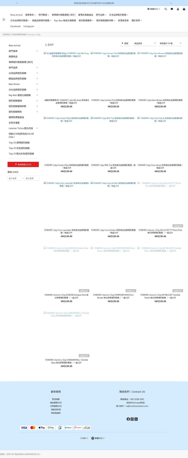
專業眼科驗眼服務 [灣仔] (64, 14)
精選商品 (13, 56)
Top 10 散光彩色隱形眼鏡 (21, 153)
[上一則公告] (17, 3)
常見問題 (56, 399)
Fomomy (30, 34)
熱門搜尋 (43, 14)
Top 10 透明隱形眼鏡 (19, 142)
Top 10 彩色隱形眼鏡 (19, 148)
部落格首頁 (123, 20)
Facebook (15, 26)
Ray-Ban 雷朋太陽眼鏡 (65, 20)
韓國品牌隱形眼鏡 (40, 20)
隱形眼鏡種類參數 (104, 20)
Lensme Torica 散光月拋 (21, 128)
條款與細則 (56, 413)
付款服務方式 (56, 406)
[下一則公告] (171, 3)
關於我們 (136, 20)
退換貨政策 (56, 409)
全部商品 (6, 34)
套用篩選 (24, 164)
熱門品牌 (100, 14)
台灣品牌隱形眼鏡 (117, 14)
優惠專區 (29, 14)
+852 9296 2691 (137, 399)
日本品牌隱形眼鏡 (19, 20)
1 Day (38, 34)
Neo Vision (14, 84)
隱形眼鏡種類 (85, 20)
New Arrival (16, 14)
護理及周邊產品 (85, 14)
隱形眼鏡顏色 (15, 111)
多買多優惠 (14, 122)
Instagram (28, 26)
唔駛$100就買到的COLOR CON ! (21, 135)
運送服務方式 (56, 402)
